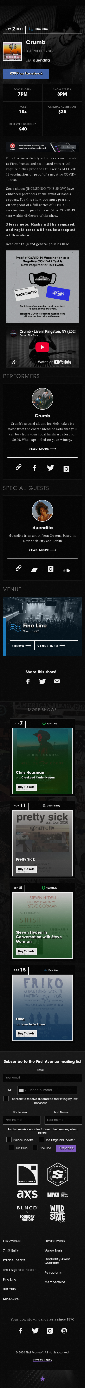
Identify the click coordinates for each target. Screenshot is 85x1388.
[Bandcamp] (34, 569)
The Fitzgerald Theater (59, 1140)
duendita (42, 528)
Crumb (42, 416)
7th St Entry (11, 1250)
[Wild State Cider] (58, 1213)
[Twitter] (50, 468)
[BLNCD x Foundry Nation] (27, 1213)
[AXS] (27, 1194)
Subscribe (66, 1148)
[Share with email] (57, 681)
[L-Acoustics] (27, 1174)
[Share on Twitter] (42, 681)
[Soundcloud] (66, 570)
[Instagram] (66, 469)
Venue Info (47, 646)
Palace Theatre (23, 1140)
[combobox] (22, 1090)
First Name (20, 1112)
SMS (9, 1090)
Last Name (61, 1112)
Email (40, 1070)
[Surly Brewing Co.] (58, 1174)
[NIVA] (58, 1195)
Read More (39, 449)
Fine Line (45, 1148)
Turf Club (21, 1148)
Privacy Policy (42, 1360)
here (65, 244)
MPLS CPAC (11, 1299)
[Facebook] (34, 468)
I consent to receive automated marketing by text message (44, 1101)
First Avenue (12, 1241)
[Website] (18, 467)
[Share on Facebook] (28, 681)
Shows (18, 646)
